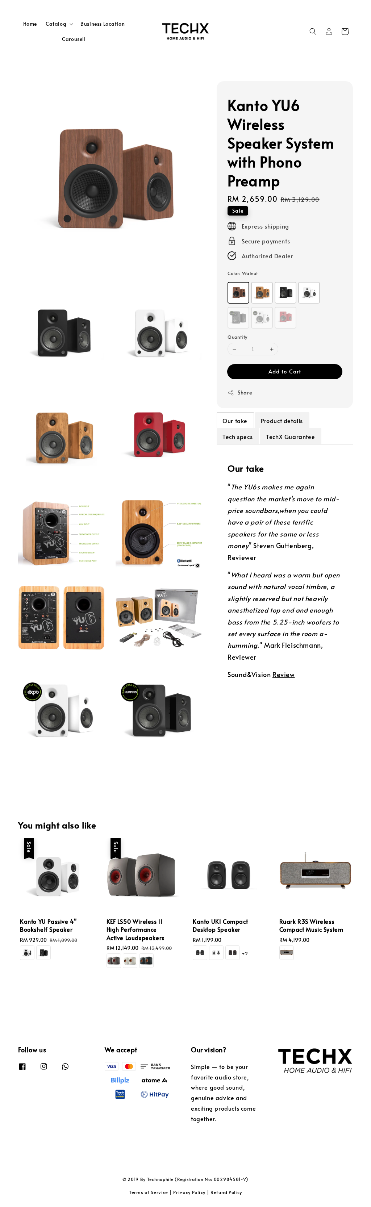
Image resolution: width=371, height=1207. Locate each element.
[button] (313, 31)
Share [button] (245, 392)
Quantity (237, 337)
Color (243, 273)
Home (30, 23)
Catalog (56, 24)
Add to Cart (284, 371)
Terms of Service (148, 1192)
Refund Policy (226, 1192)
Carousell (74, 39)
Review (283, 674)
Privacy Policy (189, 1192)
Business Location (102, 23)
